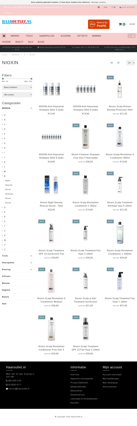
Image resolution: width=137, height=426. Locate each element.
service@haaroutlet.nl (19, 389)
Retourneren (76, 391)
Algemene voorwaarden (82, 379)
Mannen (96, 36)
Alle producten (110, 387)
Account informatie (112, 375)
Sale (30, 42)
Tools (29, 36)
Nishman (9, 194)
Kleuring (66, 36)
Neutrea (8, 185)
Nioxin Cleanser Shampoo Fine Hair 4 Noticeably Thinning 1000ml (86, 157)
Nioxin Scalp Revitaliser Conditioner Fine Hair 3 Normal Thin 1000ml (51, 349)
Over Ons (75, 375)
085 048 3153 (14, 381)
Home (4, 55)
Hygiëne (6, 42)
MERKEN (15, 36)
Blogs (41, 42)
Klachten (75, 403)
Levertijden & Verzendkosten (84, 399)
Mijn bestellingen (111, 379)
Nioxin (8, 189)
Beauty (19, 42)
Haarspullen (46, 36)
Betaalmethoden (78, 387)
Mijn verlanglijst (110, 383)
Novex (8, 198)
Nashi (7, 181)
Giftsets (82, 36)
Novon (8, 203)
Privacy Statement (79, 383)
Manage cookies (99, 2)
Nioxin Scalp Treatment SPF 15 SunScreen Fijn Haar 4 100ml (51, 253)
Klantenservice (78, 395)
